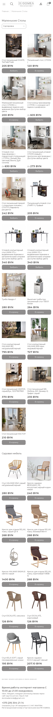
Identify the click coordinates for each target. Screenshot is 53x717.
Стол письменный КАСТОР (14, 434)
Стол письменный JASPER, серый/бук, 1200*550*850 (14, 390)
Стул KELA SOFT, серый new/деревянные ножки (12, 659)
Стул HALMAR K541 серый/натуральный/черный (14, 484)
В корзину (39, 71)
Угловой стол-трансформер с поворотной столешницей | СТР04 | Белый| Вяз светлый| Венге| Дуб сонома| (13, 157)
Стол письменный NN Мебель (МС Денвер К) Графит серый (37, 391)
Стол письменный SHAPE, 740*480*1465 (13, 61)
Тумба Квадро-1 (9, 299)
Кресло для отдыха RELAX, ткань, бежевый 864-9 (39, 530)
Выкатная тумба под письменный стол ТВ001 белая (38, 301)
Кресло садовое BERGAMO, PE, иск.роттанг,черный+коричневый (39, 486)
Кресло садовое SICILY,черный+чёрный (37, 659)
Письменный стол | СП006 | (39, 61)
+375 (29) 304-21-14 (13, 702)
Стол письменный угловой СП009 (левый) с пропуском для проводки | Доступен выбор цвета (39, 155)
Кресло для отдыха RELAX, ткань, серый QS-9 (14, 530)
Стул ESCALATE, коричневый (34, 617)
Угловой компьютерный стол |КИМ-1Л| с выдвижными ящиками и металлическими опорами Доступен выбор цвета (38, 254)
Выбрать (14, 71)
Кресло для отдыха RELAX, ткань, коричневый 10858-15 (39, 574)
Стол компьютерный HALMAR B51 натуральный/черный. (11, 346)
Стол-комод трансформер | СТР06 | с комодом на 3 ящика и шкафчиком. (38, 105)
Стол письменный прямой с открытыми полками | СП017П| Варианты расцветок (13, 206)
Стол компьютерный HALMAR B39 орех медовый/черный (36, 346)
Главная (5, 11)
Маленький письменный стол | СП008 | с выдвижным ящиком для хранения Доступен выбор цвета (14, 107)
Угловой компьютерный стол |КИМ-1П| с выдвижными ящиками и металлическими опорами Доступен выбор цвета (13, 254)
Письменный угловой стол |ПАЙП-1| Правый (39, 204)
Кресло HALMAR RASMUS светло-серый (13, 573)
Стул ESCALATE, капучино (13, 616)
